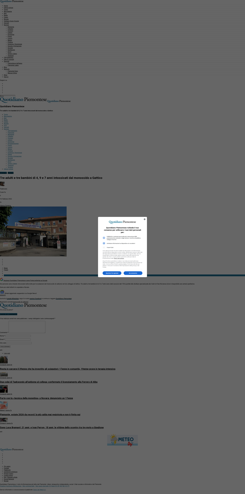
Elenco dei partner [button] (119, 258)
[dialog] (122, 247)
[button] (122, 247)
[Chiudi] (145, 219)
